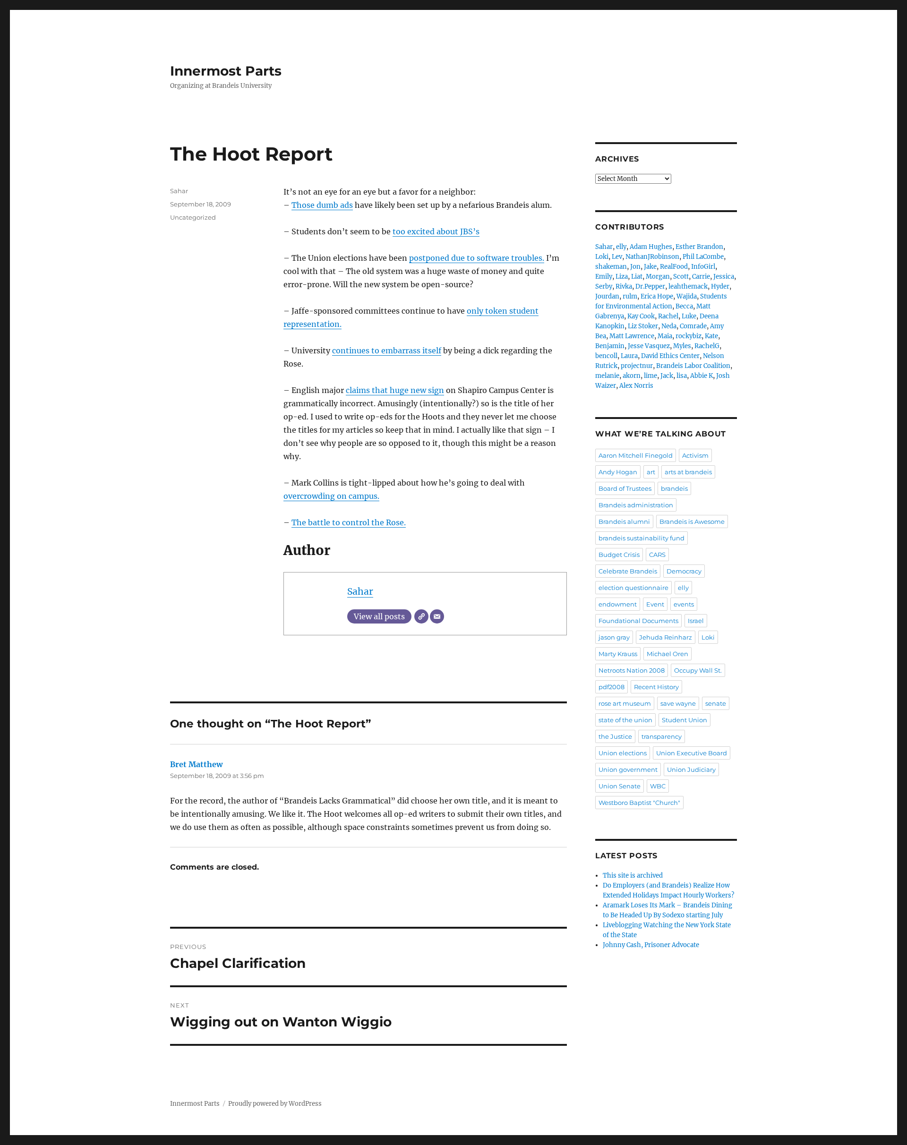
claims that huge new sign (395, 390)
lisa (681, 376)
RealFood (674, 267)
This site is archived (633, 876)
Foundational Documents (638, 620)
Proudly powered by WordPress (275, 1104)
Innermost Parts (226, 71)
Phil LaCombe (703, 257)
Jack (666, 376)
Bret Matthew (196, 764)
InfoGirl (703, 267)
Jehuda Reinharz (665, 637)
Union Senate (620, 786)
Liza (622, 277)
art (651, 472)
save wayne (678, 703)
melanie (607, 376)
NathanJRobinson (652, 257)
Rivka (624, 286)
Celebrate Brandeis (628, 571)
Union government (628, 769)
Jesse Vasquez (649, 346)
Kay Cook (641, 316)
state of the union (625, 720)
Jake (650, 267)
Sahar (360, 591)
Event (655, 604)
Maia (665, 336)
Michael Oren (667, 654)
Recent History (656, 687)
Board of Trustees (625, 488)
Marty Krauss (618, 654)
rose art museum (625, 703)
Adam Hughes (651, 247)
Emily (603, 277)
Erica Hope (657, 296)
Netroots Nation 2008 (632, 670)
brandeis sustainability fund (642, 538)
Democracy (684, 571)
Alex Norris (636, 386)
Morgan (658, 277)
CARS (657, 554)
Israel (696, 620)
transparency (662, 736)
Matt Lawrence (631, 336)
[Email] (437, 616)
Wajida (686, 296)
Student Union (684, 720)
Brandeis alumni (624, 521)
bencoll (606, 356)
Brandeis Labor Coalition (693, 366)
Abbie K (701, 376)
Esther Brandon (699, 247)
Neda (668, 326)
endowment (618, 604)
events (684, 604)
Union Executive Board (691, 753)
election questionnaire (633, 587)
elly (621, 247)
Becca (684, 306)
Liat (636, 277)
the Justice (615, 736)
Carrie (701, 277)
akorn (632, 376)
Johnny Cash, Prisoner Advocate (651, 945)
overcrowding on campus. (331, 496)
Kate (711, 336)
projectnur (637, 366)
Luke (689, 316)
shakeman (611, 267)
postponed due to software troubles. (476, 258)
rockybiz (689, 336)
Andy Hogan (618, 472)
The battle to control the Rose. (348, 522)
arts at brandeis (688, 472)
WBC (658, 786)
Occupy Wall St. (698, 670)
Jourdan (607, 296)
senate (715, 703)
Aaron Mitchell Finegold (636, 455)
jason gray (614, 637)
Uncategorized (193, 217)
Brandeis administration (636, 505)
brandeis (674, 488)
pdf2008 (612, 687)
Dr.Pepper (650, 286)
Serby (603, 286)
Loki (601, 257)
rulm (630, 296)
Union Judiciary (691, 769)
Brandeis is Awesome (692, 521)
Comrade (693, 326)
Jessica (723, 277)
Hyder (720, 286)
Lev (617, 257)
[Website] (421, 616)
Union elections (623, 753)
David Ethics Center (670, 356)
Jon (635, 267)
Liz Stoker (643, 326)
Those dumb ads (322, 205)
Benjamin (610, 346)
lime (650, 376)
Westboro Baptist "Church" (639, 802)
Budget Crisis (619, 554)
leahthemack (688, 286)
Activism (695, 455)
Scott (681, 277)
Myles (682, 346)
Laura (629, 356)
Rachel (668, 316)
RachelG (706, 346)
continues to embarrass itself (386, 350)
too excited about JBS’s (436, 231)
